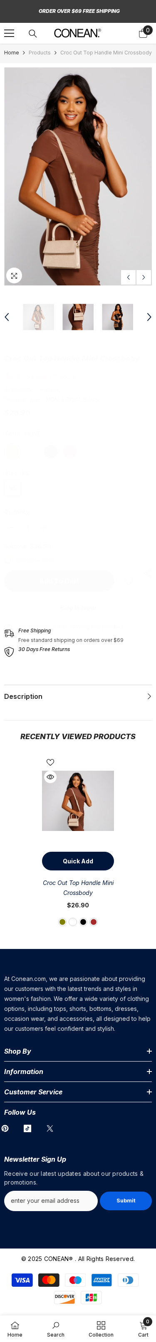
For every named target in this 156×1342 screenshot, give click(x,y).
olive (62, 922)
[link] (129, 581)
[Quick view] (50, 777)
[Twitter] (50, 1128)
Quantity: (17, 511)
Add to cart (59, 581)
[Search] (33, 34)
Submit (126, 1200)
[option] (78, 176)
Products (40, 52)
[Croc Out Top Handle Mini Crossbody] (78, 801)
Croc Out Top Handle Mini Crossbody (78, 887)
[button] (128, 277)
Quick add (78, 861)
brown (93, 922)
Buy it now (78, 608)
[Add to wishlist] (50, 762)
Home (11, 52)
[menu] (9, 33)
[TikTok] (27, 1128)
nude (73, 922)
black (83, 922)
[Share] (145, 573)
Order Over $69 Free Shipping (79, 11)
